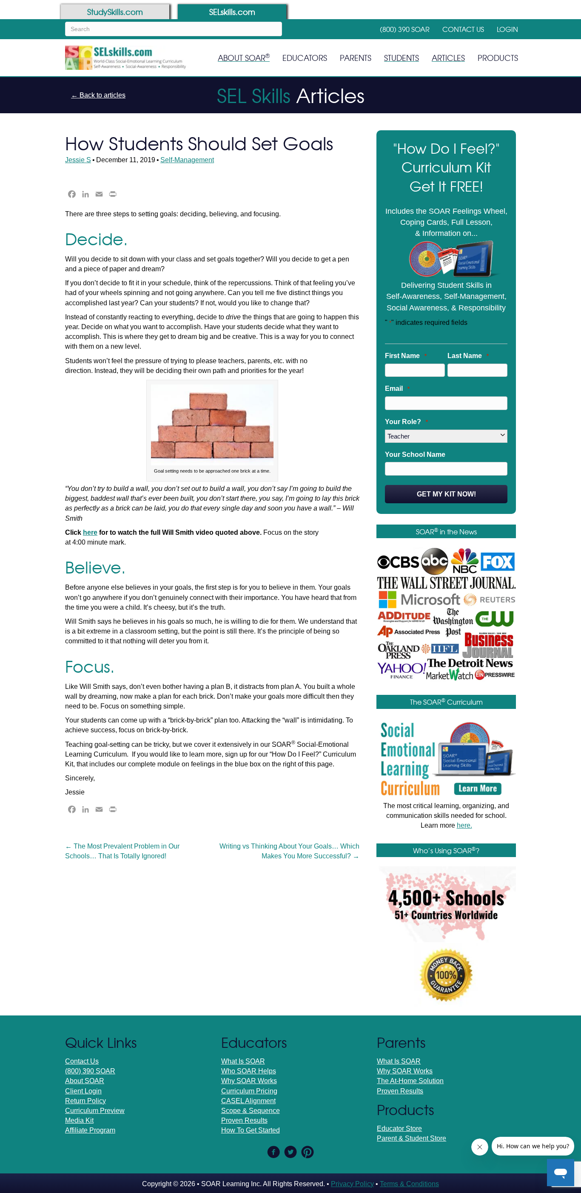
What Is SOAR (243, 1061)
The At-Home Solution (410, 1080)
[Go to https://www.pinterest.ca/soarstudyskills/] (307, 1152)
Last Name (468, 355)
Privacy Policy (352, 1183)
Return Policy (85, 1100)
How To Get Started (250, 1130)
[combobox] (173, 29)
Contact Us (82, 1061)
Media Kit (79, 1120)
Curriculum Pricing (249, 1091)
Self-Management (187, 159)
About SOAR (84, 1080)
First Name (406, 355)
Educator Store (399, 1128)
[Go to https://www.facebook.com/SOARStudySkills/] (273, 1153)
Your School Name (415, 454)
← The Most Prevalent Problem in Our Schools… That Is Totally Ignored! (122, 851)
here (90, 532)
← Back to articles (98, 95)
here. (464, 825)
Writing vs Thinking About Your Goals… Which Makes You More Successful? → (289, 851)
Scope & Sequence (250, 1110)
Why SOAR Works (249, 1080)
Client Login (83, 1091)
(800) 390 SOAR (90, 1071)
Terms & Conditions (409, 1183)
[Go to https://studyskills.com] (115, 11)
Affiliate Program (90, 1130)
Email (397, 388)
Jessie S (78, 159)
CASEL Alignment (248, 1100)
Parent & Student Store (411, 1138)
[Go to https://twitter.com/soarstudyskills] (290, 1153)
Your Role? (406, 421)
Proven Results (244, 1120)
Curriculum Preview (95, 1110)
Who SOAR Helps (248, 1071)
